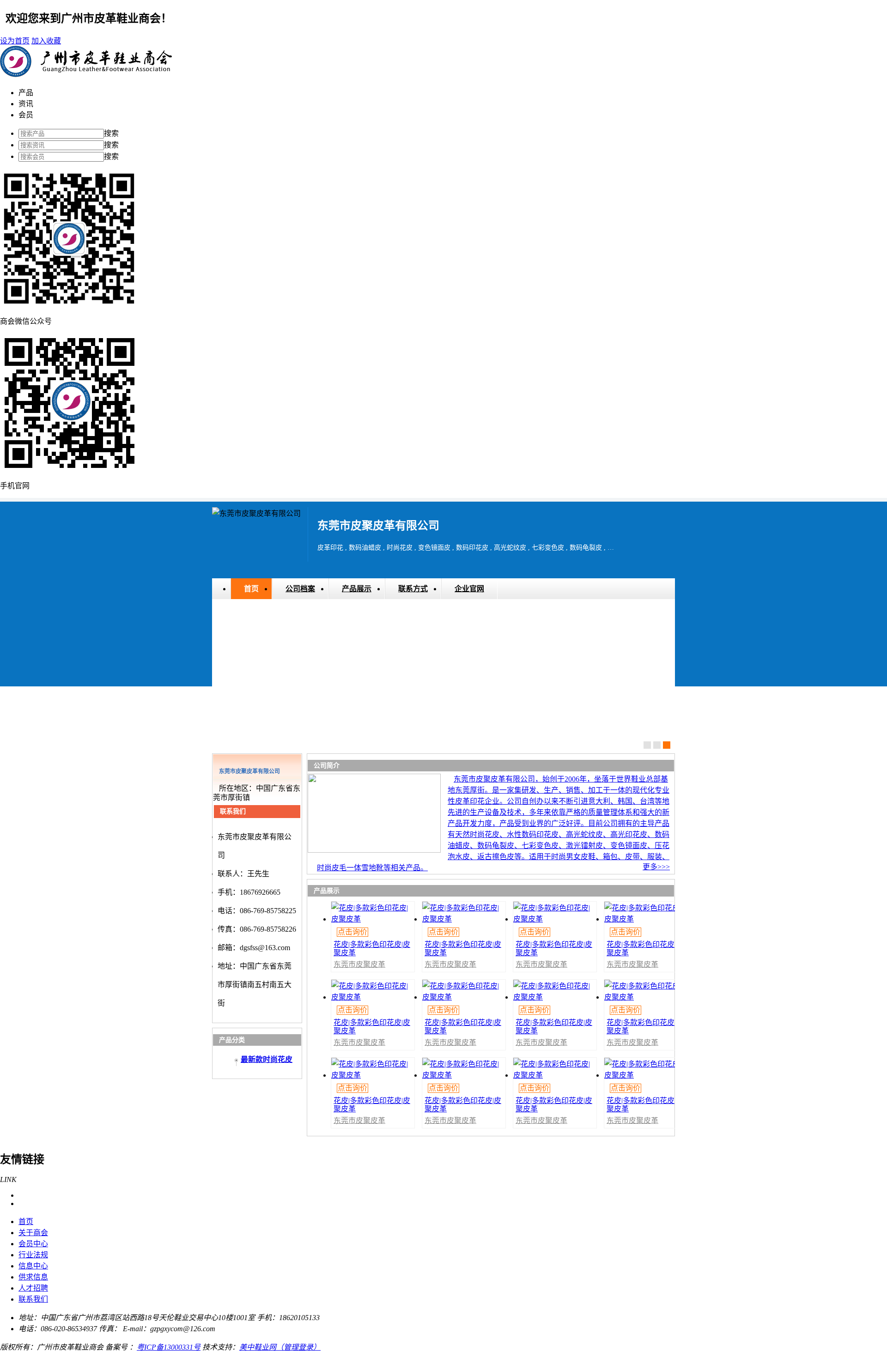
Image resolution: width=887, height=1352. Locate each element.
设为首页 (15, 41)
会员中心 (33, 1244)
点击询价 (352, 932)
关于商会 (33, 1233)
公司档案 (300, 589)
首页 (251, 589)
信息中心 (33, 1266)
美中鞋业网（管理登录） (280, 1347)
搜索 (111, 133)
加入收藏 (46, 41)
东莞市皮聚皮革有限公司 (359, 968)
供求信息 (33, 1277)
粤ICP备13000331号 (168, 1347)
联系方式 (413, 589)
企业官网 (469, 589)
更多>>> (656, 867)
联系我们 (33, 1299)
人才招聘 (33, 1288)
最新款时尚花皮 (266, 1059)
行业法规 (33, 1255)
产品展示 (356, 589)
